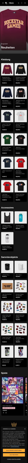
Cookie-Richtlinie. (15, 446)
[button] (3, 3)
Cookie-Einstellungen (14, 459)
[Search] (18, 3)
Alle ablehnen (14, 454)
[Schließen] (25, 429)
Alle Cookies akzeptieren (14, 450)
